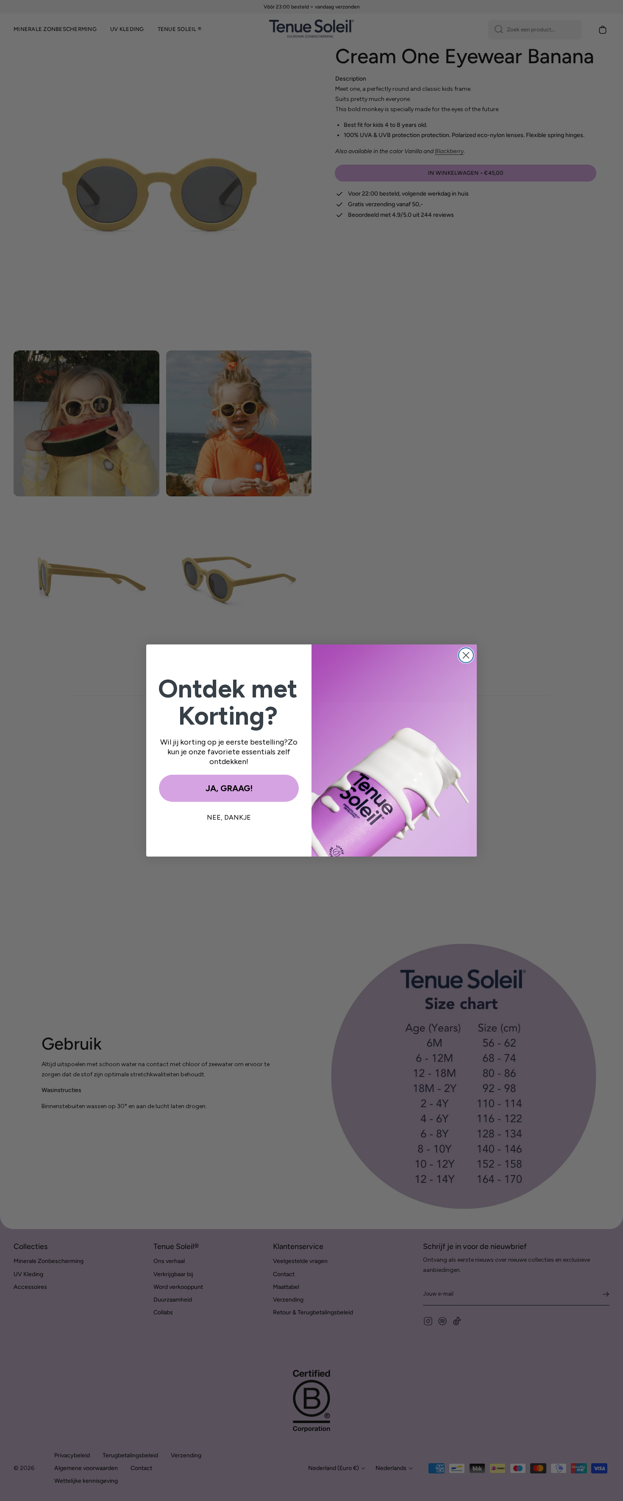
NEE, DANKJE (229, 817)
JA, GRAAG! (229, 788)
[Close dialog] (466, 655)
